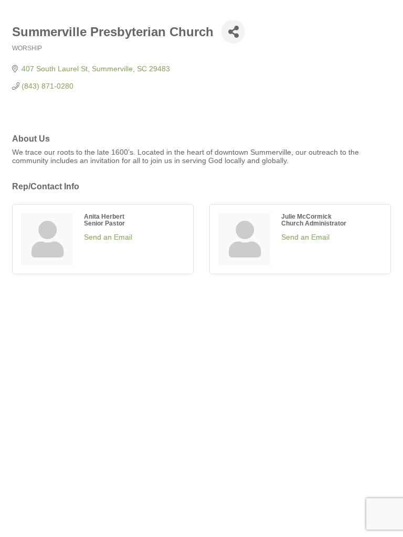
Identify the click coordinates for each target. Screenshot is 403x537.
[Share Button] (233, 32)
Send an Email (108, 237)
